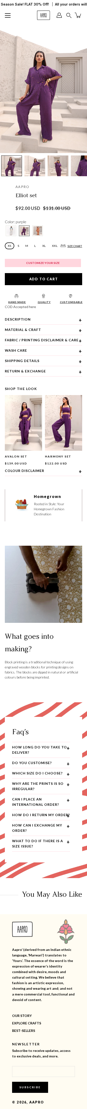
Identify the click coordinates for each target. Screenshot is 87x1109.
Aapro (36, 1102)
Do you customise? (32, 763)
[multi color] (11, 230)
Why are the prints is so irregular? (38, 786)
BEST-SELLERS (23, 1030)
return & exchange (25, 371)
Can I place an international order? (35, 802)
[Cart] (78, 15)
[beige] (37, 230)
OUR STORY (22, 1016)
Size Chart (74, 246)
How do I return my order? (41, 815)
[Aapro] (43, 15)
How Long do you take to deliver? (39, 749)
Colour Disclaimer (24, 471)
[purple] (24, 230)
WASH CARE (16, 350)
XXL (55, 246)
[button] (69, 15)
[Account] (60, 15)
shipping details (22, 361)
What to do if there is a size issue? (37, 843)
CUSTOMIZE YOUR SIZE (43, 263)
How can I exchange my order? (37, 828)
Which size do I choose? (37, 773)
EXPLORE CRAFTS (26, 1023)
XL (44, 246)
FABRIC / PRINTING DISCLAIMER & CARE (42, 340)
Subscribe (30, 1087)
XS (9, 246)
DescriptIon (18, 319)
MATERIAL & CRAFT (23, 330)
